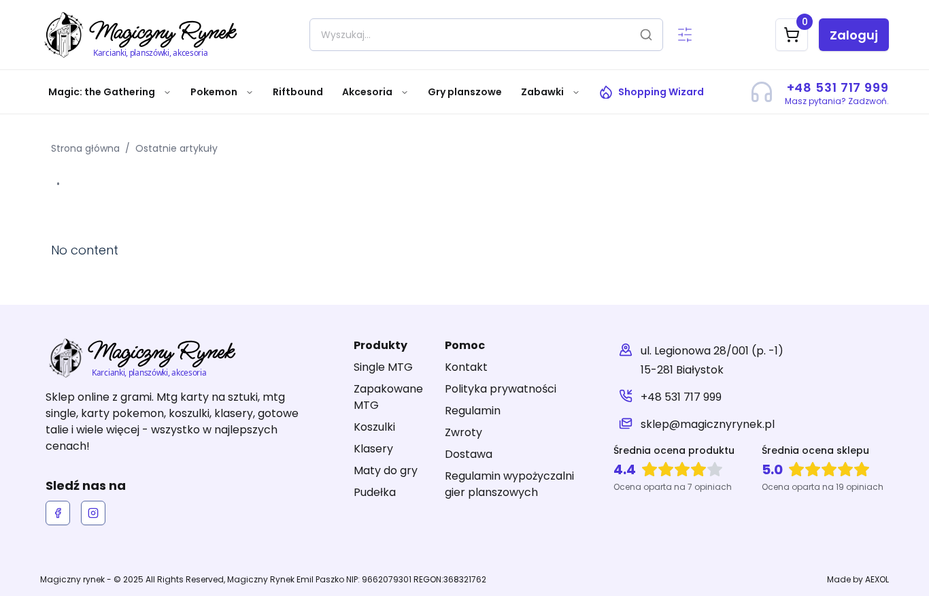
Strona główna (85, 148)
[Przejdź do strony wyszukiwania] (685, 34)
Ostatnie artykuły (176, 148)
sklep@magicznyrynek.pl (708, 424)
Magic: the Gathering (101, 92)
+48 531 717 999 (681, 397)
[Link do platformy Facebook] (58, 513)
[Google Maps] (625, 360)
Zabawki (542, 92)
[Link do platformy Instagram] (93, 513)
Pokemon (213, 92)
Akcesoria (367, 92)
